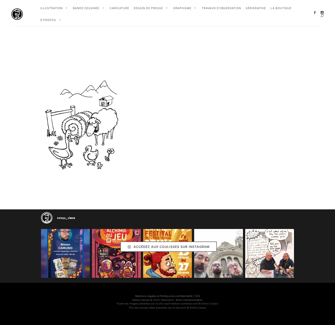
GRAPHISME (182, 8)
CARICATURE (119, 8)
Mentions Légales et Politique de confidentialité (163, 296)
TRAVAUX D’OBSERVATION (221, 8)
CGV (197, 296)
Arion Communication (189, 300)
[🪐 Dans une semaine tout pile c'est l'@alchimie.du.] (116, 253)
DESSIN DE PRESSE (148, 8)
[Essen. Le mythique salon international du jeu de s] (218, 253)
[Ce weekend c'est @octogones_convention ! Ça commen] (65, 253)
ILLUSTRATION (51, 8)
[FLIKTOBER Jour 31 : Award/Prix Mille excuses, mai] (269, 253)
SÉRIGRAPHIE (256, 8)
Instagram (322, 12)
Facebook (314, 12)
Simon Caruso (140, 300)
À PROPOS (48, 20)
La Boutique (281, 8)
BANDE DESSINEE (86, 8)
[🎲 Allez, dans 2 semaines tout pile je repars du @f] (167, 253)
